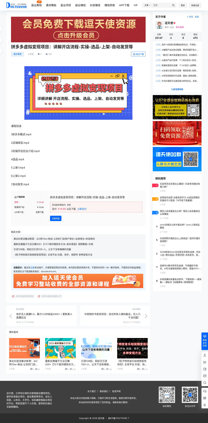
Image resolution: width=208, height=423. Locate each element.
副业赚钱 (80, 5)
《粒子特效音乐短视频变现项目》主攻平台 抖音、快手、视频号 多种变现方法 (53, 254)
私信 (197, 17)
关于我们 (91, 391)
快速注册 (195, 5)
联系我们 (104, 391)
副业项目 (66, 5)
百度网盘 (56, 218)
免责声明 (116, 391)
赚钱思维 (109, 5)
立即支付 (81, 208)
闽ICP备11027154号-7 (118, 418)
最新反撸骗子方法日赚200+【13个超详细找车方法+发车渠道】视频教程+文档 (53, 244)
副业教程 (36, 5)
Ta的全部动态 (177, 89)
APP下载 (124, 5)
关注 (191, 17)
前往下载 (140, 54)
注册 (32, 267)
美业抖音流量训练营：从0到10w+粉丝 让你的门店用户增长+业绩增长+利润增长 (54, 238)
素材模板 (51, 5)
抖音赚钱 (95, 5)
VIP (136, 5)
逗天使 (100, 418)
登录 (183, 5)
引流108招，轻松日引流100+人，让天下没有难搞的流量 (42, 249)
